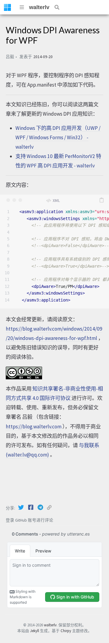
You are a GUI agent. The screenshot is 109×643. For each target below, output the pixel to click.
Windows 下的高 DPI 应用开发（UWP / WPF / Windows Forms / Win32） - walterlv (58, 137)
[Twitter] (21, 507)
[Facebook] (31, 507)
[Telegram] (41, 507)
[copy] (101, 200)
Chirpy (66, 630)
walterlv (39, 7)
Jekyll (34, 630)
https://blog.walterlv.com (33, 426)
